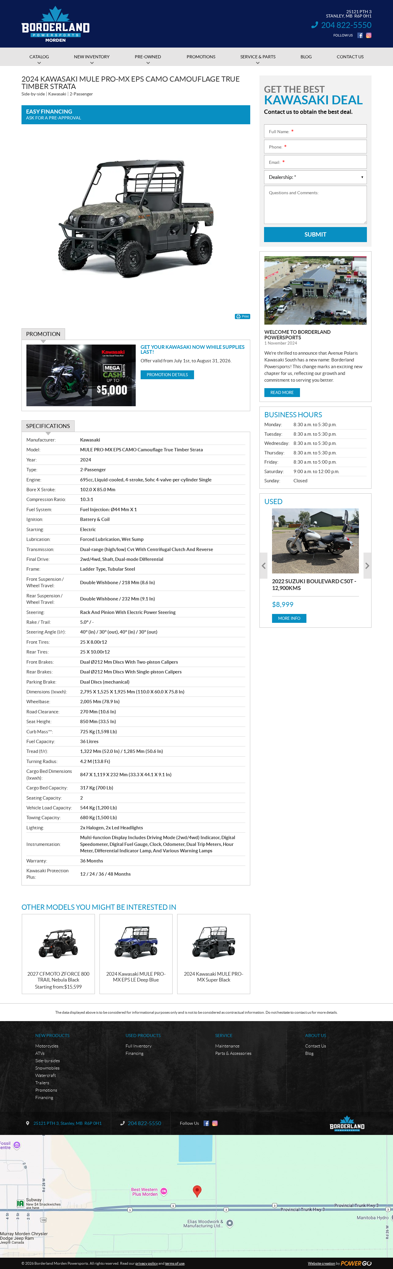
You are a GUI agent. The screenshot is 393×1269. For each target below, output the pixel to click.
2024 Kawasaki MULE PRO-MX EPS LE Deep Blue (136, 976)
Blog (309, 1053)
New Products (52, 1035)
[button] (263, 566)
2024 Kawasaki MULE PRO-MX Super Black (213, 976)
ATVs (40, 1053)
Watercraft (45, 1075)
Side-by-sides (47, 1060)
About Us (315, 1035)
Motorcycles (46, 1045)
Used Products (143, 1035)
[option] (315, 565)
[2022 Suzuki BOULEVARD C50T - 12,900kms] (315, 540)
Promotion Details (167, 374)
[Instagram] (369, 35)
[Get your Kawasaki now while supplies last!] (81, 375)
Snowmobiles (47, 1068)
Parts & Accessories (233, 1053)
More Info (289, 618)
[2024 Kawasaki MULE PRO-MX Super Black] (213, 942)
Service (223, 1035)
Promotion (43, 334)
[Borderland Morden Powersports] (55, 24)
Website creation (321, 1263)
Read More (282, 392)
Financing (44, 1097)
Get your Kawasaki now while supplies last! (193, 349)
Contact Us (315, 1045)
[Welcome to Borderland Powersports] (315, 290)
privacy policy (146, 1263)
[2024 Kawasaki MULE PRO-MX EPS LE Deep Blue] (136, 942)
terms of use (175, 1263)
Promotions (46, 1090)
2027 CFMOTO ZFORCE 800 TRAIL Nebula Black (58, 976)
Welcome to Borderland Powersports (297, 334)
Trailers (42, 1082)
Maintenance (227, 1045)
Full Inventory (139, 1045)
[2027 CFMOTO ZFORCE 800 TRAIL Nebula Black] (58, 942)
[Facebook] (360, 35)
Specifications (48, 426)
